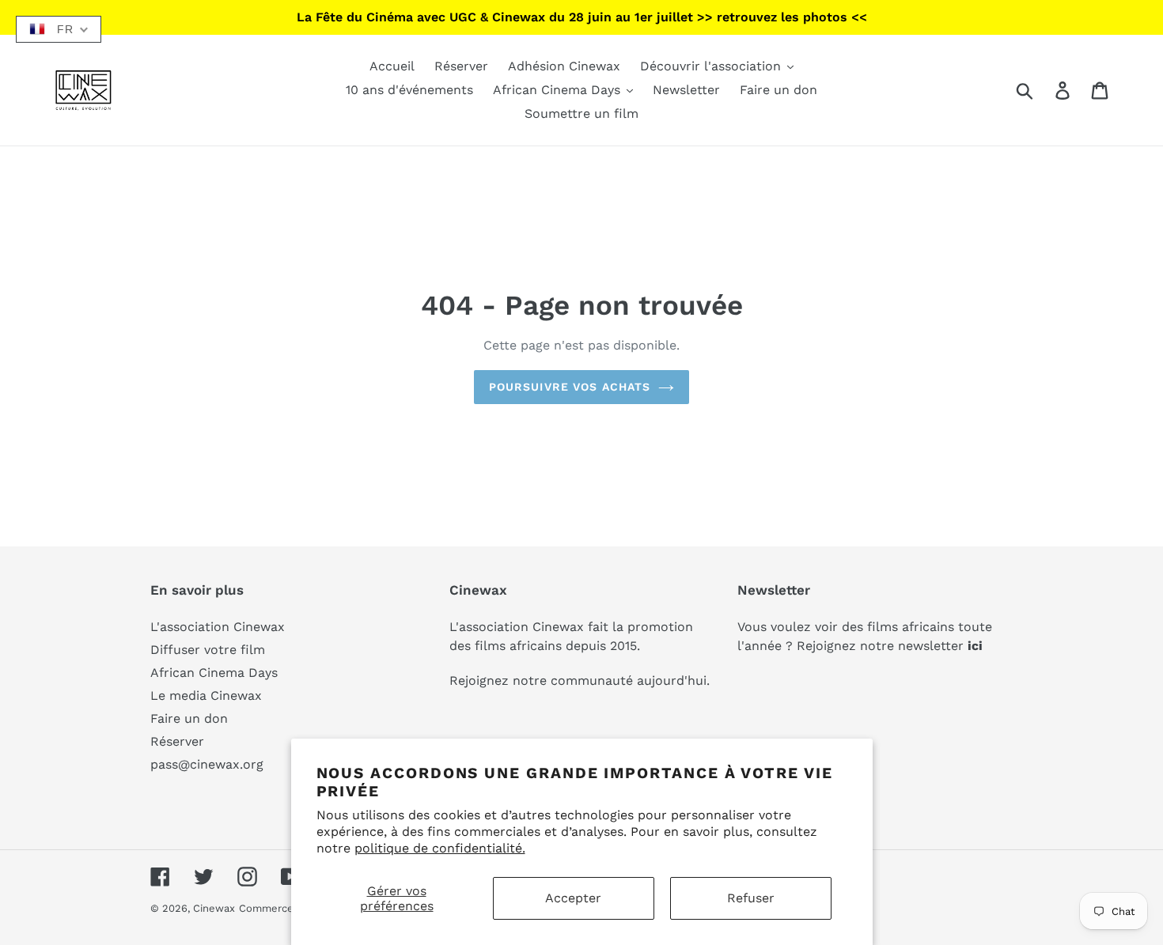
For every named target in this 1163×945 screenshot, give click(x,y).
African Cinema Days (214, 672)
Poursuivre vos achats (570, 386)
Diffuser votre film (207, 649)
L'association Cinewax (217, 626)
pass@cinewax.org (206, 764)
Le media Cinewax (206, 695)
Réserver (177, 741)
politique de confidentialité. (439, 848)
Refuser (751, 897)
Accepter (573, 897)
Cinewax (214, 908)
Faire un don (189, 718)
